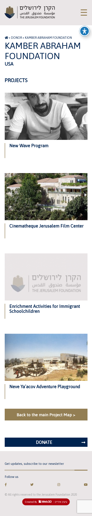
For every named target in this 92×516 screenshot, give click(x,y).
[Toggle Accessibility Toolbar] (84, 31)
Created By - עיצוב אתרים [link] (46, 501)
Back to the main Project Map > (46, 414)
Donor (16, 37)
